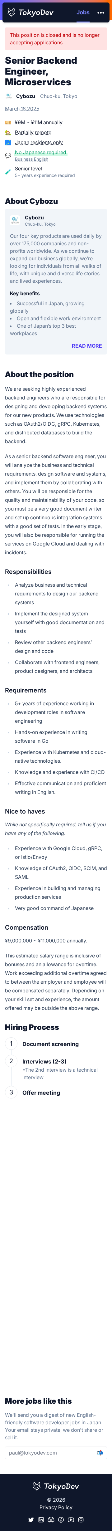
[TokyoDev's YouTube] (71, 1520)
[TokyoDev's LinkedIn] (41, 1520)
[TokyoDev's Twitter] (31, 1520)
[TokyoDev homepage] (30, 12)
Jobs (83, 12)
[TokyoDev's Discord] (51, 1520)
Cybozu (34, 217)
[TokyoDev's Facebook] (61, 1520)
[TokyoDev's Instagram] (81, 1520)
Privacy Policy (56, 1507)
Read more (87, 346)
